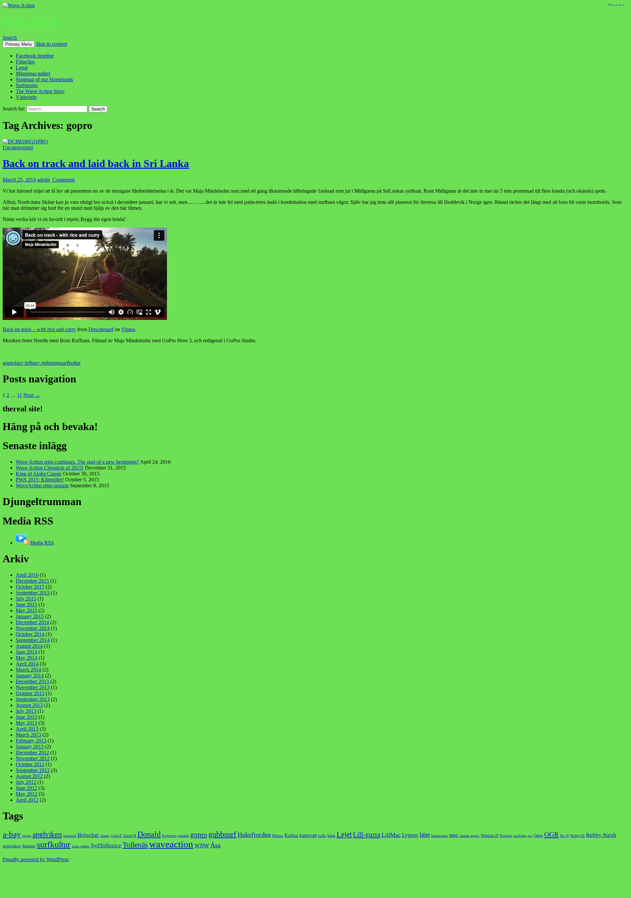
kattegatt (308, 835)
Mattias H (489, 835)
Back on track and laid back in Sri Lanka (96, 163)
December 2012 (32, 752)
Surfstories (27, 85)
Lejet (344, 834)
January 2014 (30, 675)
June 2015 (26, 604)
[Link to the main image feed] (22, 543)
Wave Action (31, 21)
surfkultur (70, 363)
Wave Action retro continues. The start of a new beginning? (77, 462)
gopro (9, 363)
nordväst (519, 835)
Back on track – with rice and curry (39, 329)
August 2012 (29, 776)
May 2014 (26, 658)
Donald (149, 834)
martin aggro (469, 835)
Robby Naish (601, 835)
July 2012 (26, 782)
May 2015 (26, 610)
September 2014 (33, 640)
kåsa (331, 835)
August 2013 (29, 705)
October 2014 (30, 634)
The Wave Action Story (40, 91)
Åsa (215, 845)
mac (453, 835)
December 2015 (32, 581)
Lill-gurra (366, 834)
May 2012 (26, 794)
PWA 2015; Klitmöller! (40, 479)
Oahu (538, 835)
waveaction (171, 844)
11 (19, 395)
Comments (63, 179)
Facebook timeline (35, 56)
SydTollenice (106, 845)
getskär (183, 835)
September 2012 (33, 770)
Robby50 (578, 835)
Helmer (277, 835)
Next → (31, 395)
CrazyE (116, 835)
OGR (551, 834)
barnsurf (69, 835)
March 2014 (28, 669)
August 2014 (29, 646)
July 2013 (26, 711)
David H (129, 835)
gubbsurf (222, 834)
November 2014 (33, 628)
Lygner (410, 835)
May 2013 (26, 723)
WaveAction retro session (42, 485)
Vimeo (128, 329)
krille (322, 835)
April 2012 (27, 800)
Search (10, 37)
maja (55, 363)
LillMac (391, 835)
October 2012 (30, 764)
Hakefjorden (254, 834)
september (12, 845)
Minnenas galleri (33, 73)
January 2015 (30, 616)
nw (529, 835)
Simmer (28, 845)
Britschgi (88, 835)
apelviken (47, 834)
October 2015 (30, 587)
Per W (564, 835)
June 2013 (26, 717)
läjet (425, 834)
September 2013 (33, 699)
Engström (169, 835)
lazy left (23, 363)
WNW (202, 845)
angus (26, 835)
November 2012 (33, 758)
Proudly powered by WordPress (36, 859)
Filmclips (25, 61)
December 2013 (32, 681)
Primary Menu (18, 44)
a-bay (12, 833)
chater (104, 835)
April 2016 (27, 575)
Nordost (506, 835)
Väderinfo (26, 97)
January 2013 (30, 746)
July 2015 (26, 598)
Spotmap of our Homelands (44, 79)
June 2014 (26, 652)
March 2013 (28, 735)
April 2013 (27, 729)
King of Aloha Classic (39, 473)
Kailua (291, 835)
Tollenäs (135, 845)
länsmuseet (439, 835)
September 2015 (33, 592)
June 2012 (26, 788)
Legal (22, 67)
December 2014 (32, 622)
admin (43, 179)
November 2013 (33, 687)
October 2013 (30, 693)
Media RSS (42, 543)
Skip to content (51, 44)
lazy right (41, 363)
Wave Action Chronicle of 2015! (49, 468)
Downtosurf (100, 329)
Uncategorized (18, 147)
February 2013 (31, 740)
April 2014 (27, 664)
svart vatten (80, 846)
